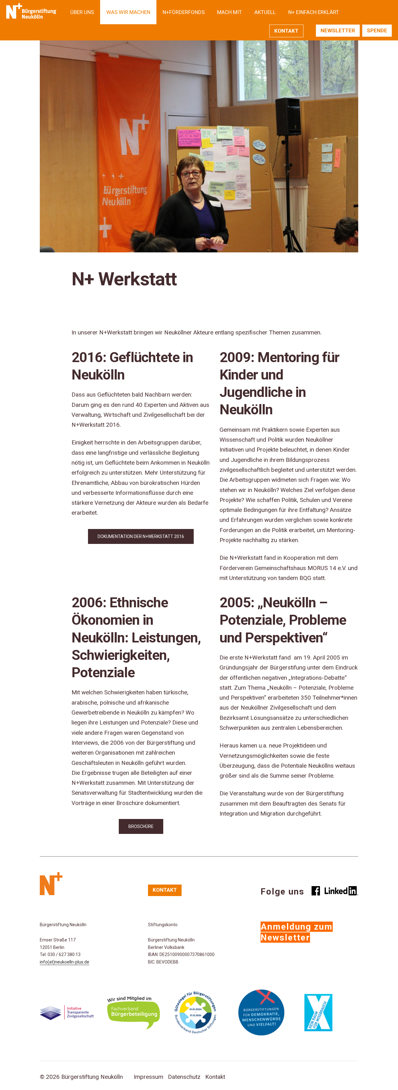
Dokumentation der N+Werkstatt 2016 (141, 536)
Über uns (82, 12)
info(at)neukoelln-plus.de (64, 961)
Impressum (148, 1076)
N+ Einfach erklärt (313, 12)
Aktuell (265, 12)
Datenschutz (184, 1076)
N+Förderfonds (184, 12)
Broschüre (141, 826)
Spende (377, 30)
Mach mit (229, 12)
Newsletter (338, 30)
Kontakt (286, 31)
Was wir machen (128, 12)
